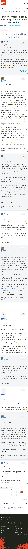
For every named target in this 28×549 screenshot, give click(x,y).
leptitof (6, 41)
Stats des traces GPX (6, 540)
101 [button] (14, 34)
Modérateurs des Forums (14, 25)
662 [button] (14, 37)
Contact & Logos (5, 530)
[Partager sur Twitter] (23, 71)
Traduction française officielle (12, 508)
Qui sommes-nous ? (6, 528)
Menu (26, 3)
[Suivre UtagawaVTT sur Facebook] (2, 523)
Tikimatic (3, 318)
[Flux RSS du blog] (20, 523)
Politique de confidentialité (18, 531)
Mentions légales (19, 528)
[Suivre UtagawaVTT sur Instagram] (11, 523)
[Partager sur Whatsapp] (26, 71)
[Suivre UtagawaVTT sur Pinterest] (14, 523)
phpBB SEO (17, 510)
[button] (2, 34)
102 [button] (18, 34)
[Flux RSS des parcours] (17, 523)
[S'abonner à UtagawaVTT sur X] (5, 523)
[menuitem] (2, 8)
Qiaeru (20, 508)
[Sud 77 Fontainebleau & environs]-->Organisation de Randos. (14, 19)
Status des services (6, 542)
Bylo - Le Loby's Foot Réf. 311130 (11, 288)
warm (5, 155)
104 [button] (25, 34)
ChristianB (3, 80)
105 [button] (9, 37)
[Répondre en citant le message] (23, 42)
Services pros (4, 533)
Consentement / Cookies (21, 534)
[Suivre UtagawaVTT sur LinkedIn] (8, 523)
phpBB (10, 507)
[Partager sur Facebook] (21, 71)
